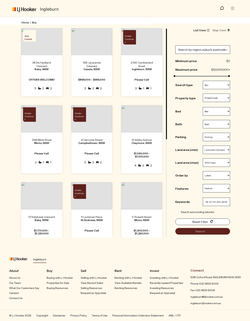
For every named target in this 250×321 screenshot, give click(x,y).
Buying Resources (57, 288)
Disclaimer (59, 315)
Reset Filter (200, 222)
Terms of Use (99, 315)
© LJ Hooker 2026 (20, 315)
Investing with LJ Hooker (164, 277)
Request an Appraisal (93, 293)
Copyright (42, 315)
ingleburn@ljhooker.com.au (207, 296)
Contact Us (15, 298)
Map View (219, 30)
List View (199, 30)
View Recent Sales (92, 283)
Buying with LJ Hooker (60, 277)
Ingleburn (39, 259)
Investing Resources (162, 288)
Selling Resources (91, 288)
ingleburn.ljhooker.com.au (206, 303)
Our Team (15, 283)
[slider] (174, 76)
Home (25, 22)
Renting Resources (126, 288)
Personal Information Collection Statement (138, 315)
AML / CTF (175, 315)
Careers (14, 293)
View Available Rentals (128, 283)
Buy (34, 22)
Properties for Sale (58, 283)
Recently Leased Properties (166, 283)
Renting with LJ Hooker (128, 277)
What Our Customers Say (24, 288)
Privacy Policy (78, 315)
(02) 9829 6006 (209, 283)
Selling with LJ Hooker (94, 277)
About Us (14, 277)
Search (200, 231)
